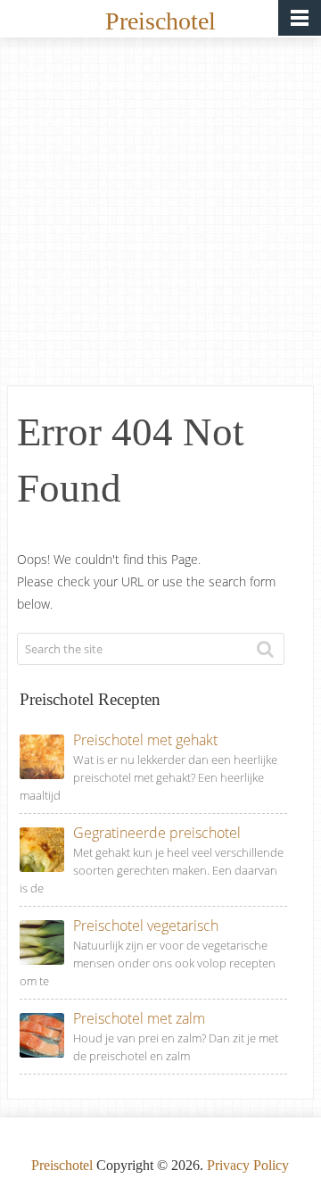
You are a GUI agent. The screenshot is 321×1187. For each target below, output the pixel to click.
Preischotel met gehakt (145, 740)
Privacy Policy (248, 1165)
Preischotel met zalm (139, 1018)
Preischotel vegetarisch (145, 925)
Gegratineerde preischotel (157, 833)
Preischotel (160, 21)
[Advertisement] (160, 216)
